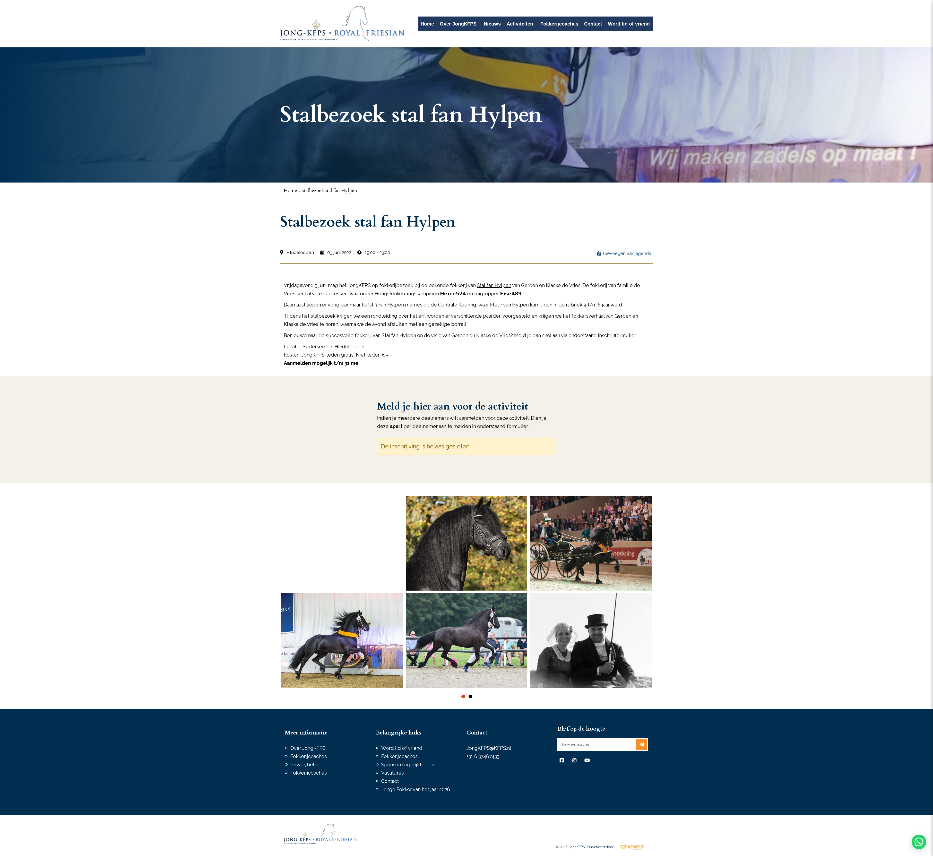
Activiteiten (520, 23)
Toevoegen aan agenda (626, 253)
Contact (593, 23)
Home (427, 23)
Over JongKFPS (458, 23)
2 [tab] (470, 696)
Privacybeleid (306, 765)
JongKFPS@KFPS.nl (488, 748)
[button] (919, 842)
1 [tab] (462, 696)
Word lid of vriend (629, 23)
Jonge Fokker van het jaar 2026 (415, 789)
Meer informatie (306, 733)
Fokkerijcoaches (559, 23)
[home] (342, 24)
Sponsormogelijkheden (407, 765)
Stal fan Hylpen (494, 285)
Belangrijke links (398, 733)
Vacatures (392, 773)
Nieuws (492, 23)
